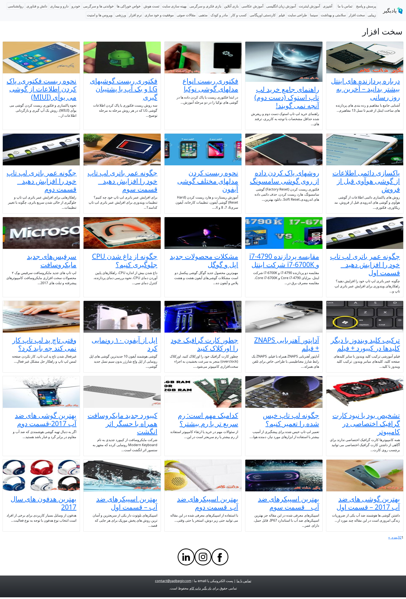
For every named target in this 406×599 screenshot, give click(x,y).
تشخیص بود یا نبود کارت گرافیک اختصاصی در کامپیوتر (366, 423)
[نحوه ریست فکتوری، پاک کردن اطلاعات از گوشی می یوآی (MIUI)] (41, 57)
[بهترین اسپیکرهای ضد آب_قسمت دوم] (203, 475)
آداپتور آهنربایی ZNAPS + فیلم (286, 343)
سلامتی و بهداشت (333, 15)
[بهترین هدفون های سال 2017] (41, 475)
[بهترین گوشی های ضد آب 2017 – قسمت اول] (364, 475)
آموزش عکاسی (252, 6)
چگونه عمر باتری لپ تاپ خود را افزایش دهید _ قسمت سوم (122, 180)
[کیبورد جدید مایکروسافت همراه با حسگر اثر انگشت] (122, 392)
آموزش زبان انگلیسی (281, 6)
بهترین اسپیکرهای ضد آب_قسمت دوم (207, 502)
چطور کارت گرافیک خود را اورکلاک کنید (204, 343)
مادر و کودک (219, 15)
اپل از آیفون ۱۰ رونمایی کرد (124, 343)
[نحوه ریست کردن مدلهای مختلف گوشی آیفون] (203, 149)
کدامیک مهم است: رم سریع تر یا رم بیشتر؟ (208, 419)
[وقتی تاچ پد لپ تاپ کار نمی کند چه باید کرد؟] (41, 317)
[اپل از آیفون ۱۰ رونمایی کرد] (122, 317)
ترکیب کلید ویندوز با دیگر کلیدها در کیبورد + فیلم (365, 343)
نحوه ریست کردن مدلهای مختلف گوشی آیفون (207, 180)
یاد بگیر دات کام (200, 588)
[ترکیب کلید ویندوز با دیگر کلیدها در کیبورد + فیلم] (364, 317)
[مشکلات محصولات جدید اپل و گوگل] (203, 233)
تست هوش (151, 6)
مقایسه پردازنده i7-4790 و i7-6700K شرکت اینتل (284, 260)
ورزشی (120, 15)
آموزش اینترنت (309, 6)
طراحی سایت (297, 15)
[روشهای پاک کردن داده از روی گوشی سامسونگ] (283, 149)
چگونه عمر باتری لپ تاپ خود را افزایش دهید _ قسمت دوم (41, 180)
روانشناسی (15, 6)
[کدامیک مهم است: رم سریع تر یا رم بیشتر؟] (203, 392)
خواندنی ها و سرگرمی (98, 6)
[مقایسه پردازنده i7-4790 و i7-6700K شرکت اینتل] (283, 233)
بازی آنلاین (231, 6)
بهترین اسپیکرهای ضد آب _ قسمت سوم (288, 502)
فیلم (282, 15)
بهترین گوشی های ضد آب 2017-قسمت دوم (45, 419)
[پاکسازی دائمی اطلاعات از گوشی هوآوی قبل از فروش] (364, 149)
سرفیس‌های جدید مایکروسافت (51, 260)
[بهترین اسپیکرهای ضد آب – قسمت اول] (122, 475)
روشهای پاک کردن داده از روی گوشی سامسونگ (284, 176)
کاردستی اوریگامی (263, 15)
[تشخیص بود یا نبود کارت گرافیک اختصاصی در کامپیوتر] (364, 392)
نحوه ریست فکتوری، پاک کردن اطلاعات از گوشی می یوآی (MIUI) (41, 88)
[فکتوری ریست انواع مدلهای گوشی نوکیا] (203, 57)
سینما (314, 15)
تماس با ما (345, 6)
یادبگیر (390, 10)
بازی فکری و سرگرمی (205, 6)
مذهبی (203, 15)
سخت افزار (357, 15)
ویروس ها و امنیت (99, 15)
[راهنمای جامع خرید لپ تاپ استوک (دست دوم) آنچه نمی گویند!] (283, 62)
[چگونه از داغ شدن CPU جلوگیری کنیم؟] (122, 233)
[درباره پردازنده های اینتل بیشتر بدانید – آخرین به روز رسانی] (364, 57)
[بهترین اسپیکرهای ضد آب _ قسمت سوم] (283, 475)
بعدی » (393, 537)
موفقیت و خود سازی (159, 15)
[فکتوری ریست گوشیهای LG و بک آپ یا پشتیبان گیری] (122, 57)
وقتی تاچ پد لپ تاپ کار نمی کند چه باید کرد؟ (44, 343)
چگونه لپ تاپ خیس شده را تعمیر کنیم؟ (291, 419)
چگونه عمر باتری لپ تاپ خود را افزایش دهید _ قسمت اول (365, 264)
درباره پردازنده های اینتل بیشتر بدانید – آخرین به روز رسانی (365, 88)
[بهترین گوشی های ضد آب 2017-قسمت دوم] (41, 392)
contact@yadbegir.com (173, 580)
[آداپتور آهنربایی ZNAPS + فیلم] (283, 317)
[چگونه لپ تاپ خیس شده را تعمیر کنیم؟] (283, 392)
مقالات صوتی (186, 15)
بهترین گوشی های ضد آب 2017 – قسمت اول (368, 502)
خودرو (75, 6)
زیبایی (372, 15)
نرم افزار (135, 15)
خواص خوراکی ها (129, 6)
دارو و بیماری (59, 6)
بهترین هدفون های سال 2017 (43, 502)
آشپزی (327, 6)
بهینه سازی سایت (174, 6)
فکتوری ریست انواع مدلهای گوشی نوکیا (210, 84)
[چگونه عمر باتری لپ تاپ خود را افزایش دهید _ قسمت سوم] (122, 149)
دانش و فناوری (36, 6)
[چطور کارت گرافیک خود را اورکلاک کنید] (203, 317)
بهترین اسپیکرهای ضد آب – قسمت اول (126, 502)
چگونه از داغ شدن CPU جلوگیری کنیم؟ (124, 260)
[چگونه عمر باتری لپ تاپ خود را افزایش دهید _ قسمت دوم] (41, 149)
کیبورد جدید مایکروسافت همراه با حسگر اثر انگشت (122, 423)
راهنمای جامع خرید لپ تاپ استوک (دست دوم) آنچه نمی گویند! (286, 97)
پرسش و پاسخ (366, 6)
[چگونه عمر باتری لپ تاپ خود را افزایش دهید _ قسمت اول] (364, 233)
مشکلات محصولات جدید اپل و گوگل (204, 260)
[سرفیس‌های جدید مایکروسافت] (41, 233)
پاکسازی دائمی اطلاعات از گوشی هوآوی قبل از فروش (366, 180)
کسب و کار (239, 15)
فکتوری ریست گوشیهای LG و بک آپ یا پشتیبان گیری (123, 88)
